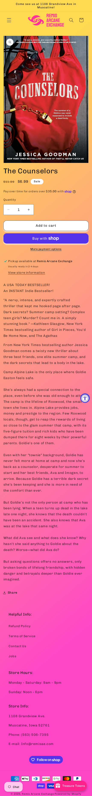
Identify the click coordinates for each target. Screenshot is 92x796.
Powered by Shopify (68, 793)
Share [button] (12, 592)
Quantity (9, 199)
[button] (9, 20)
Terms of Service (22, 636)
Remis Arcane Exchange (38, 793)
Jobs (12, 656)
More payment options (46, 249)
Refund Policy (20, 626)
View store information (26, 273)
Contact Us (17, 646)
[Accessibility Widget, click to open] (85, 398)
